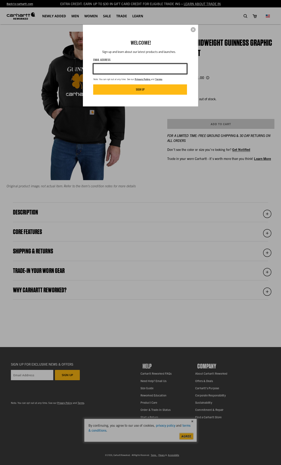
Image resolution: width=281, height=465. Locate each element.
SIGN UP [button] (140, 89)
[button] (193, 29)
